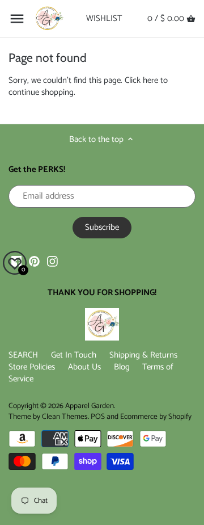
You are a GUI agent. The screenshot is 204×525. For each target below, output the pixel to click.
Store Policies (31, 367)
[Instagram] (52, 261)
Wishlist (104, 18)
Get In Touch (73, 355)
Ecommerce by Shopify (156, 416)
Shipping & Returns (143, 355)
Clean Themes (65, 416)
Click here (141, 80)
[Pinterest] (34, 261)
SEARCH (23, 355)
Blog (122, 367)
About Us (84, 367)
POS (98, 416)
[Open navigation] (17, 18)
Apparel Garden (89, 406)
